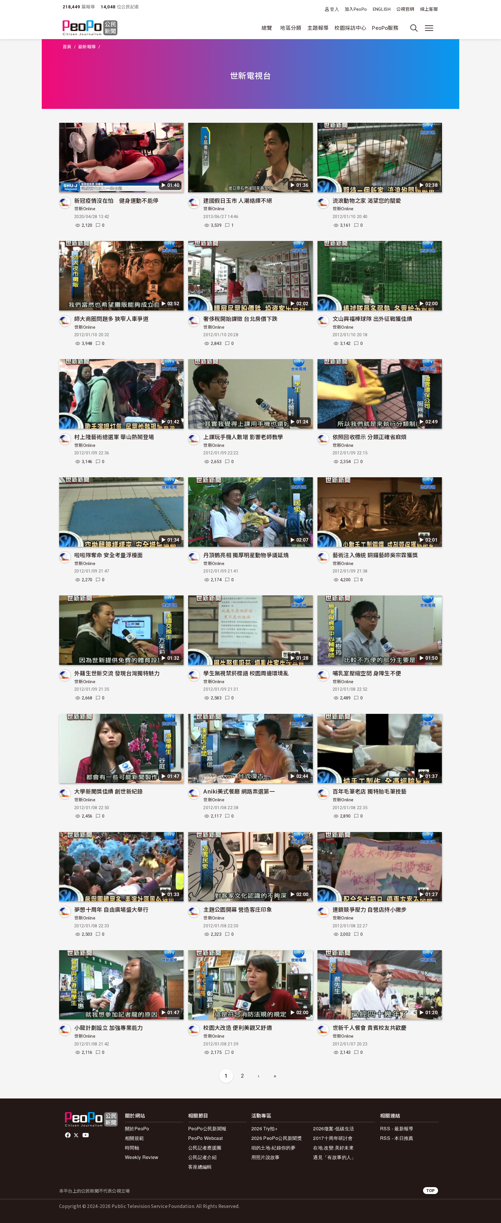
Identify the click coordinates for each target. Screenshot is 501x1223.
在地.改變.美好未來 (333, 1147)
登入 (334, 9)
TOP (430, 1190)
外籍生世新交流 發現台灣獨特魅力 (117, 673)
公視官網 (405, 9)
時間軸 (132, 1147)
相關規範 (134, 1138)
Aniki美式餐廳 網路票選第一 (239, 791)
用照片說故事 (265, 1157)
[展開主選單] (429, 28)
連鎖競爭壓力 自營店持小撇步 (370, 909)
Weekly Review (142, 1157)
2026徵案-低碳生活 (333, 1128)
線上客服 (429, 9)
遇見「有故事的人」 (334, 1157)
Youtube (86, 1135)
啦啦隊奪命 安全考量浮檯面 (108, 555)
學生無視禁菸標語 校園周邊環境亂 (246, 673)
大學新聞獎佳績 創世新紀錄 (108, 791)
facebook (68, 1135)
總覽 (267, 28)
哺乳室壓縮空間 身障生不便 (367, 673)
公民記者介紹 (202, 1157)
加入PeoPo (356, 9)
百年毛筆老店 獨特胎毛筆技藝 (370, 791)
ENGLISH (382, 9)
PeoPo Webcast (205, 1138)
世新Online (84, 208)
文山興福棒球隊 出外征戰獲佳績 (372, 318)
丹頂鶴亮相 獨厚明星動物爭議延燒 (246, 555)
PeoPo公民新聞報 (207, 1128)
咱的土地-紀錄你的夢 (273, 1147)
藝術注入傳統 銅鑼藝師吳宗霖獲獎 (375, 555)
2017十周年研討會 (333, 1138)
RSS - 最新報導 (396, 1128)
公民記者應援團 (205, 1147)
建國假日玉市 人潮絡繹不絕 (237, 200)
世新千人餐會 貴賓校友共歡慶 (370, 1027)
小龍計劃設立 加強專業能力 (108, 1027)
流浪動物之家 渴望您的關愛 (367, 200)
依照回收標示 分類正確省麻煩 (370, 436)
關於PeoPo (137, 1128)
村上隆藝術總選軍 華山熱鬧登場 (114, 436)
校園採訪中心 (350, 28)
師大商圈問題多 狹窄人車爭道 (111, 318)
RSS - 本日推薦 (396, 1138)
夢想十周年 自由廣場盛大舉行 (111, 909)
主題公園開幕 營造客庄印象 (237, 909)
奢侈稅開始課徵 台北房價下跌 (240, 318)
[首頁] (90, 28)
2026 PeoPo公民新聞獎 (276, 1138)
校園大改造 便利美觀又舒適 (237, 1027)
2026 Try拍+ (264, 1128)
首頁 (67, 47)
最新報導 (87, 47)
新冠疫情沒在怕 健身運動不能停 (116, 200)
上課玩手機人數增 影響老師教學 (243, 436)
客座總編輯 (200, 1166)
